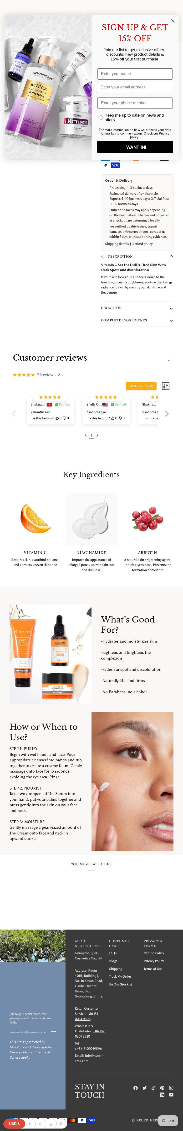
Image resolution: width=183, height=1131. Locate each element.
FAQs (113, 953)
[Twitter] (144, 1088)
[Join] (52, 1031)
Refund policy (142, 244)
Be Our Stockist (120, 984)
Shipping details (117, 244)
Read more (109, 292)
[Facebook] (135, 1088)
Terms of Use (153, 969)
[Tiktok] (153, 1088)
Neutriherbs (149, 1120)
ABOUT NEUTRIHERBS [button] (88, 943)
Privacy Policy (20, 1052)
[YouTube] (171, 1095)
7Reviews (46, 374)
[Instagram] (171, 1088)
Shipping (115, 969)
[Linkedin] (162, 1095)
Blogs (113, 961)
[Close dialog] (173, 21)
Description (120, 256)
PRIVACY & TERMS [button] (153, 943)
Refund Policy (154, 953)
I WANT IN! (135, 147)
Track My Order (120, 976)
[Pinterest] (162, 1088)
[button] (166, 416)
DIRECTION (111, 308)
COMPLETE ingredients (124, 320)
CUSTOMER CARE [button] (119, 943)
